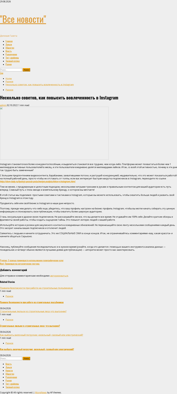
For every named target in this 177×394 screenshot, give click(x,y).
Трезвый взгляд (12, 61)
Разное (9, 64)
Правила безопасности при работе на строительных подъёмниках (36, 287)
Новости (9, 370)
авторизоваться (59, 275)
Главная (9, 41)
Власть (9, 51)
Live (1, 73)
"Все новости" (23, 18)
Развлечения (11, 54)
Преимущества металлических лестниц (20, 263)
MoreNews (41, 392)
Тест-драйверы (12, 57)
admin (3, 105)
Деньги (9, 44)
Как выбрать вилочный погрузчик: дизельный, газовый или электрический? (41, 334)
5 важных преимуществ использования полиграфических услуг (31, 260)
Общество (10, 47)
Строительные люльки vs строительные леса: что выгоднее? (33, 311)
